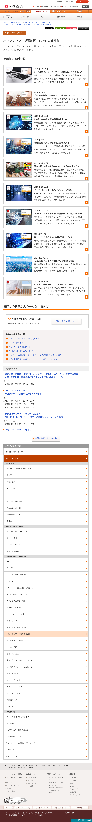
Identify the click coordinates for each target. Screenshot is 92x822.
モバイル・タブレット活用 (17, 594)
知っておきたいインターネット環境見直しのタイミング (58, 72)
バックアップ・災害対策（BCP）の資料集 (37, 24)
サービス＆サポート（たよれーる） (20, 667)
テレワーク (11, 475)
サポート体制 (10, 791)
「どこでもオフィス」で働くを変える (24, 339)
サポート (36, 6)
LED (8, 495)
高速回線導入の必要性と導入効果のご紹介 (52, 143)
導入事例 (9, 788)
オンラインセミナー (14, 501)
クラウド (10, 581)
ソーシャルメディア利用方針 (65, 813)
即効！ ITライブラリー (13, 24)
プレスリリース (75, 795)
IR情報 (72, 786)
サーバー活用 (12, 647)
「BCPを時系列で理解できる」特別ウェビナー (54, 95)
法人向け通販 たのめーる (56, 779)
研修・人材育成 (13, 654)
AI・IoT (10, 568)
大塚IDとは (60, 1)
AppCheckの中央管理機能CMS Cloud (51, 119)
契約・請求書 (61, 17)
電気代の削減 (12, 700)
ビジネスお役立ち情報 (43, 22)
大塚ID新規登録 (70, 1)
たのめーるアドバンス (56, 782)
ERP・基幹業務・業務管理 (17, 575)
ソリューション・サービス (14, 779)
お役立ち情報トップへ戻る (46, 438)
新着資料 (10, 723)
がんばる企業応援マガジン (16, 452)
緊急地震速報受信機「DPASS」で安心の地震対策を (56, 166)
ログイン (82, 2)
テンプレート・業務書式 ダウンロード (20, 743)
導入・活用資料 (13, 551)
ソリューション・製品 (21, 11)
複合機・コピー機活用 (15, 608)
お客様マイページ (41, 11)
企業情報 (78, 11)
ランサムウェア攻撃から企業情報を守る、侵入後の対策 (58, 214)
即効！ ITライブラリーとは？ (18, 717)
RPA (8, 561)
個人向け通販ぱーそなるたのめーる (56, 786)
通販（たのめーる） (59, 11)
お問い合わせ (57, 6)
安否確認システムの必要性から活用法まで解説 (54, 261)
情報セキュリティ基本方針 (30, 813)
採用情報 (73, 792)
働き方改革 (11, 482)
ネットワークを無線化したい (20, 347)
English (64, 6)
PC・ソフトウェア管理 (15, 614)
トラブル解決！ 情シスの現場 (17, 730)
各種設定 (79, 17)
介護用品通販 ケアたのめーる (56, 791)
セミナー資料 (12, 538)
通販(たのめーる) (53, 774)
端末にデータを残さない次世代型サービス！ (53, 237)
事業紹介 (73, 783)
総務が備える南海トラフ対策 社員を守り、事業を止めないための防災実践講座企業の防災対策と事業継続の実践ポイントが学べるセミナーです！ (41, 375)
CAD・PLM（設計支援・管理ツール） (21, 588)
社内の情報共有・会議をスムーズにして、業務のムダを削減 (33, 359)
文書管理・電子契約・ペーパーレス (20, 660)
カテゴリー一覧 (12, 756)
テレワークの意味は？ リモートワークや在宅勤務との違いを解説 (35, 355)
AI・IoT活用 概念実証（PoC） (21, 351)
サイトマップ (31, 815)
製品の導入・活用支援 (15, 640)
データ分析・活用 (13, 693)
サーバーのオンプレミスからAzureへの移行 (53, 190)
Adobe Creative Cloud (15, 508)
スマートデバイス (16, 343)
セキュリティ (12, 621)
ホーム (7, 11)
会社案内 (73, 780)
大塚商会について (75, 777)
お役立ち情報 (25, 17)
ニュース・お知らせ (12, 813)
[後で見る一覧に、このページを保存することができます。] (71, 28)
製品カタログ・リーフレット (18, 531)
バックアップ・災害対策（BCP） (19, 634)
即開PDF (10, 521)
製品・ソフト (10, 782)
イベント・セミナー (46, 6)
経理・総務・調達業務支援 (17, 627)
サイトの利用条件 (12, 815)
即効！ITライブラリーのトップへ (19, 430)
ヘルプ (22, 815)
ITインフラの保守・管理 (16, 601)
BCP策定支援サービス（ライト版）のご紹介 (53, 284)
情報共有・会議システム (16, 673)
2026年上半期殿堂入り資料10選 (19, 468)
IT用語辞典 (10, 750)
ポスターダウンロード (14, 736)
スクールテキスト (13, 545)
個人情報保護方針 (47, 813)
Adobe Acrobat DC (14, 515)
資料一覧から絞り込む (66, 321)
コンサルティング (13, 680)
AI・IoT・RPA (12, 488)
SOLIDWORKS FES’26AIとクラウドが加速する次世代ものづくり (24, 392)
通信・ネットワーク (14, 687)
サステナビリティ (75, 789)
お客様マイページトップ (10, 16)
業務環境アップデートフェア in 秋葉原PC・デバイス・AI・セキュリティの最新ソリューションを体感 (34, 415)
